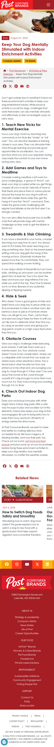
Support (27, 691)
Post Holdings (33, 726)
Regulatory (37, 721)
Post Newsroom (17, 70)
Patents (15, 726)
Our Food (27, 640)
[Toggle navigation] (48, 5)
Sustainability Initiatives (27, 676)
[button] (4, 741)
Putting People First (27, 684)
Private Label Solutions (27, 662)
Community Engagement (27, 680)
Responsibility (27, 669)
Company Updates (12, 61)
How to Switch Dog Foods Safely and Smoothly (22, 514)
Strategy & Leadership (27, 617)
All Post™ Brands (27, 646)
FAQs (27, 701)
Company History (27, 621)
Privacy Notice (20, 716)
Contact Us (27, 697)
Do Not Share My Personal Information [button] (27, 732)
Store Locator (27, 705)
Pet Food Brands (27, 654)
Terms (37, 716)
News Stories (27, 625)
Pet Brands (30, 61)
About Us (27, 610)
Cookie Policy (16, 721)
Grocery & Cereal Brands (27, 650)
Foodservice (27, 658)
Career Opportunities (27, 633)
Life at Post (27, 629)
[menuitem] (27, 622)
